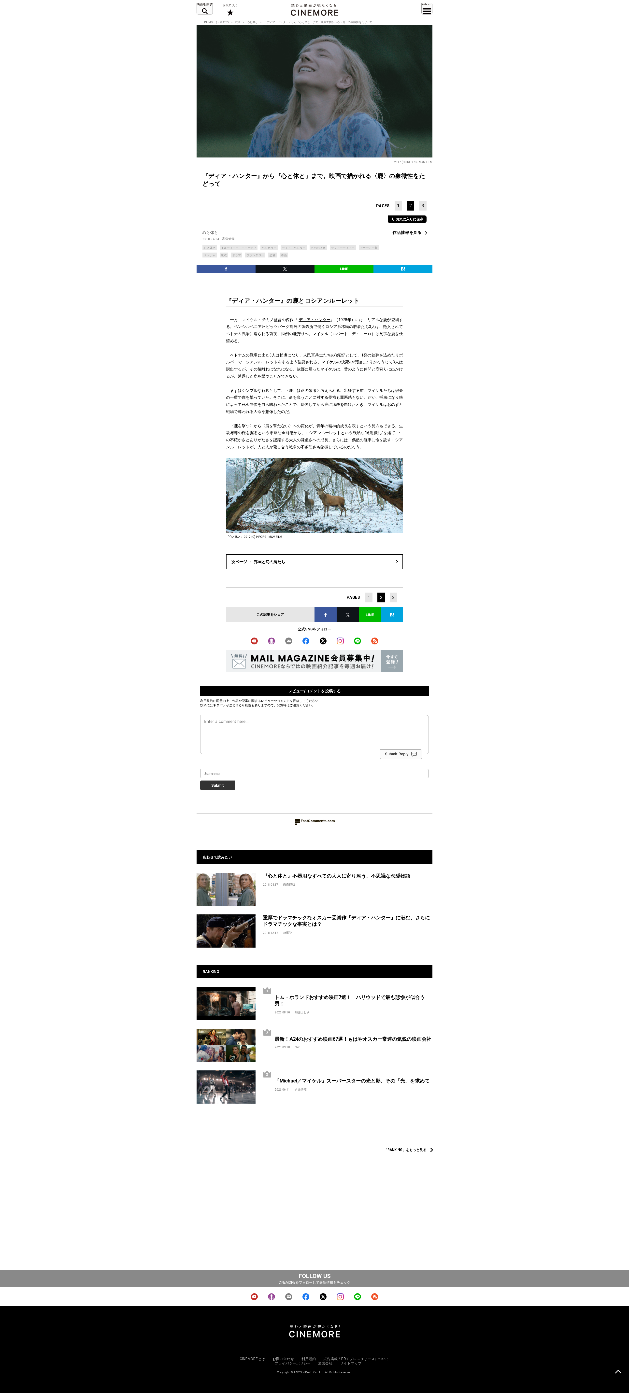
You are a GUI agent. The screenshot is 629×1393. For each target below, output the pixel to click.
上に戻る (618, 1372)
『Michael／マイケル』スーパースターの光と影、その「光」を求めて (352, 1081)
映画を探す (205, 8)
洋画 (284, 255)
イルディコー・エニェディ (238, 248)
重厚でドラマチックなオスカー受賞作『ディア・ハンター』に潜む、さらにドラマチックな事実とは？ (346, 921)
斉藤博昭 (301, 1089)
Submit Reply (397, 754)
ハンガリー (269, 248)
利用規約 (206, 701)
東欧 (224, 255)
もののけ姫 (318, 248)
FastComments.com (318, 821)
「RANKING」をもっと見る (405, 1150)
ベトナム (209, 255)
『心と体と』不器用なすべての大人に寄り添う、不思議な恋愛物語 (336, 876)
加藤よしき (302, 1012)
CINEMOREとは (252, 1359)
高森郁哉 (228, 239)
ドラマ (236, 255)
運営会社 (325, 1363)
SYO (297, 1047)
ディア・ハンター (293, 248)
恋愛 (272, 255)
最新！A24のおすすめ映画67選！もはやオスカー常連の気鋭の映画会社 (353, 1039)
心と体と (252, 22)
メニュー (426, 8)
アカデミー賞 (369, 248)
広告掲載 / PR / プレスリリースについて (356, 1359)
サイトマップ (351, 1363)
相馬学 (287, 933)
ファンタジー (255, 255)
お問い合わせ (283, 1359)
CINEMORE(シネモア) (215, 22)
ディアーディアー (343, 248)
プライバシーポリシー (293, 1363)
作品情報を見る (407, 232)
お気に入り (230, 10)
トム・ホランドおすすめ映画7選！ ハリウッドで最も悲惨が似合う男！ (350, 1000)
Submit (217, 785)
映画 (238, 22)
